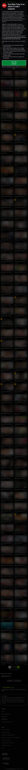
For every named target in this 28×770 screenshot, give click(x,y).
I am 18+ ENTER (14, 63)
